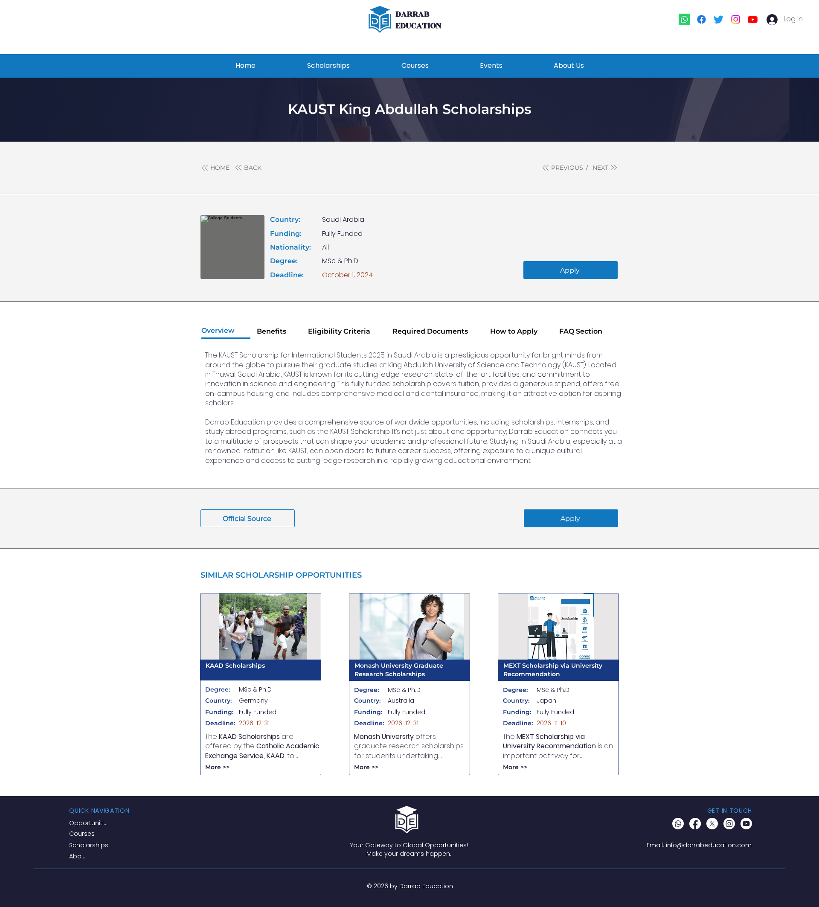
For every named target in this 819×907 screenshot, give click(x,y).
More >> (217, 767)
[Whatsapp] (684, 19)
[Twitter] (718, 19)
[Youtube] (752, 19)
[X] (712, 823)
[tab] (225, 331)
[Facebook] (701, 19)
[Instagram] (735, 19)
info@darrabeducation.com (709, 845)
